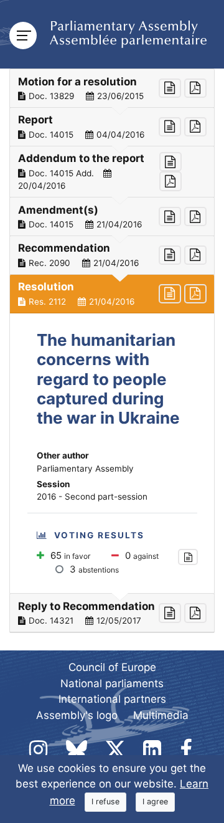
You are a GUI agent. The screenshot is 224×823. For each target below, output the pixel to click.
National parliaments (112, 683)
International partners (112, 699)
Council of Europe (112, 667)
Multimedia (161, 715)
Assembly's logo (77, 715)
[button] (112, 88)
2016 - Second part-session (92, 497)
